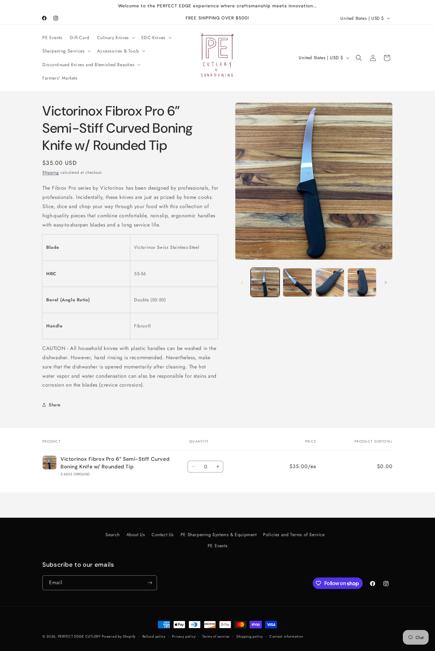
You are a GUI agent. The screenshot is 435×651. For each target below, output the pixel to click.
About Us (135, 534)
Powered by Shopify (119, 636)
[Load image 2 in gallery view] (297, 282)
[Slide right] (386, 283)
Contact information (286, 636)
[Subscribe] (150, 582)
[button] (115, 37)
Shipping (50, 172)
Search (112, 534)
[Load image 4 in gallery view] (361, 282)
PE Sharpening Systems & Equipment (219, 534)
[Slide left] (242, 283)
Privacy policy (184, 636)
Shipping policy (249, 636)
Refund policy (154, 636)
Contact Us (163, 534)
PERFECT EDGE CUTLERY (79, 636)
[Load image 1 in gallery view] (265, 282)
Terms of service (216, 636)
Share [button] (55, 405)
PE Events (217, 545)
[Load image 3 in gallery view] (329, 282)
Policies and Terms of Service (293, 534)
